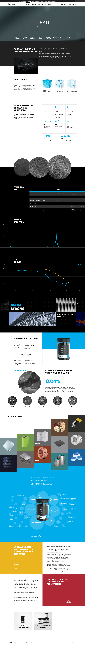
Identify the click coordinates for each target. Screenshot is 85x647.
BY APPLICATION (47, 4)
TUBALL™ (12, 4)
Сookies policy (48, 1)
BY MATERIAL (40, 4)
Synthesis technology (29, 642)
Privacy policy (54, 1)
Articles (46, 642)
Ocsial (10, 642)
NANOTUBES (28, 4)
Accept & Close (80, 1)
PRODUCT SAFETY (64, 4)
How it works (40, 38)
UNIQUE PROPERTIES (17, 38)
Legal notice (51, 642)
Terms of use (58, 642)
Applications (67, 37)
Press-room (41, 642)
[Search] (20, 4)
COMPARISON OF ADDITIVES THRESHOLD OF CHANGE (54, 38)
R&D (22, 642)
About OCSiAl (17, 642)
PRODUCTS (34, 4)
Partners (36, 642)
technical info (25, 38)
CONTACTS (71, 4)
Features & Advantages (32, 38)
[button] (78, 300)
